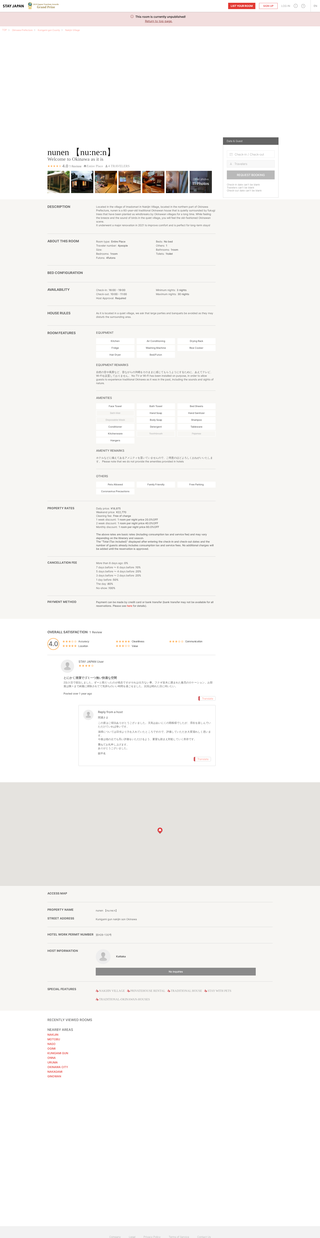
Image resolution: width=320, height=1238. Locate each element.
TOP (4, 30)
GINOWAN (54, 1076)
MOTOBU (53, 1039)
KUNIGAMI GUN (57, 1053)
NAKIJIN (52, 1034)
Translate (207, 698)
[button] (295, 6)
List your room (242, 5)
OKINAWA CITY (57, 1067)
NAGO (51, 1044)
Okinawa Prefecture (22, 30)
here (129, 605)
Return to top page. (158, 21)
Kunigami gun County (49, 30)
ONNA (51, 1058)
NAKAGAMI (54, 1071)
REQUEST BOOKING (251, 175)
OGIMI (51, 1048)
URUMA (52, 1062)
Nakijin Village (72, 30)
